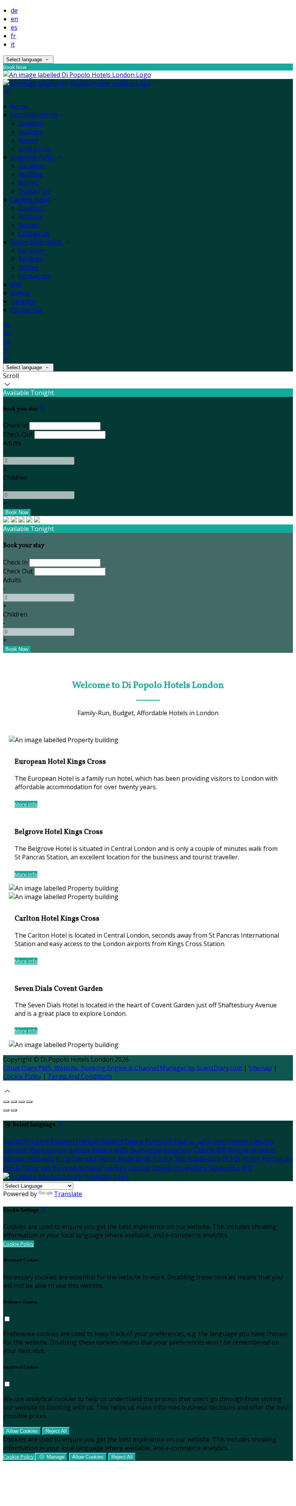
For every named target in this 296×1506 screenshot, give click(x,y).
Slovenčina (224, 1168)
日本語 (231, 1159)
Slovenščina (190, 1168)
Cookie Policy (22, 1076)
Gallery (21, 293)
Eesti (180, 1141)
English (39, 1141)
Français (88, 1141)
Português (277, 1159)
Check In (15, 425)
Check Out (18, 434)
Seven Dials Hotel (37, 242)
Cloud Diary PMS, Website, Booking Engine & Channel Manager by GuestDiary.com (122, 1068)
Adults (12, 443)
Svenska (115, 1168)
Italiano (112, 1141)
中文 (247, 1168)
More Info (26, 804)
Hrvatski (263, 1150)
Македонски (48, 1150)
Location (31, 123)
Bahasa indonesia (28, 1159)
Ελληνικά (158, 1141)
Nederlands (134, 1159)
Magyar (238, 1150)
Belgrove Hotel (33, 157)
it (13, 44)
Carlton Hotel (31, 199)
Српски (139, 1168)
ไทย (180, 1159)
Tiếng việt (36, 1168)
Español (62, 1141)
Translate (68, 1194)
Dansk (134, 1141)
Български (145, 1150)
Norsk (107, 1159)
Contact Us (34, 149)
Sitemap (260, 1068)
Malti (121, 1150)
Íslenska (84, 1159)
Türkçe (163, 1159)
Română (89, 1168)
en (14, 19)
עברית (63, 1159)
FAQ (16, 284)
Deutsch (15, 1141)
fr (13, 36)
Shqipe (161, 1168)
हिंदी (221, 1150)
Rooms (28, 140)
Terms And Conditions (80, 1076)
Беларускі (177, 1150)
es (14, 27)
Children (15, 477)
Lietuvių (261, 1141)
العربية (197, 1141)
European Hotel (34, 115)
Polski (11, 1168)
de (14, 10)
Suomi (216, 1141)
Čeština (204, 1150)
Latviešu (15, 1150)
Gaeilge (238, 1141)
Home (19, 106)
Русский (64, 1168)
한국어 (251, 1159)
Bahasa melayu (90, 1150)
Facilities (30, 132)
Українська (203, 1159)
